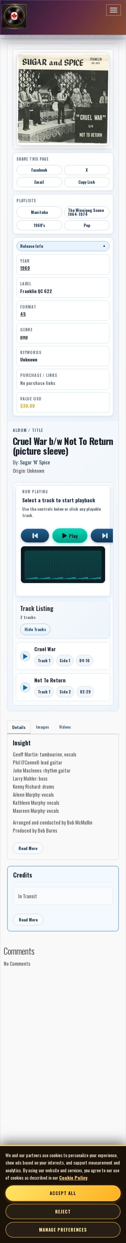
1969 (25, 268)
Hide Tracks (35, 629)
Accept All (63, 1193)
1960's (39, 225)
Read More (27, 848)
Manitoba (39, 212)
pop (24, 336)
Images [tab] (42, 727)
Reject (63, 1211)
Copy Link (86, 182)
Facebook (39, 170)
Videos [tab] (65, 727)
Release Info (63, 246)
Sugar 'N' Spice (35, 462)
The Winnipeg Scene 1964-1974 (86, 212)
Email (39, 182)
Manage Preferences (63, 1229)
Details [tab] (19, 727)
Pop (87, 225)
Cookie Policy (73, 1177)
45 (23, 313)
